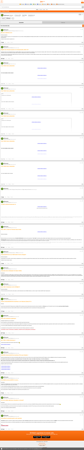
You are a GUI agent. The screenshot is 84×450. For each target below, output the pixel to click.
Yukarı (44, 443)
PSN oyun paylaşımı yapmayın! (8, 318)
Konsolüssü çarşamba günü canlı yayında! (11, 418)
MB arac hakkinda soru (6, 32)
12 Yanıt (2, 429)
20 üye (23, 16)
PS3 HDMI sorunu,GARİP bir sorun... (10, 380)
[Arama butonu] (83, 7)
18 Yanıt (2, 58)
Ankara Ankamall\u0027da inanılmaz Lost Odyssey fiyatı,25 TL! (16, 301)
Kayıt (82, 2)
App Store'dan (37, 437)
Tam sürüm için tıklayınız (42, 444)
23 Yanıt (2, 372)
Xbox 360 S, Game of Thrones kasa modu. (11, 229)
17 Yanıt (2, 311)
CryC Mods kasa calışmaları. (8, 141)
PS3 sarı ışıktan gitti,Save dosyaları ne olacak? (12, 400)
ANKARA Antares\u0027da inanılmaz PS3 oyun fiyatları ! (14, 355)
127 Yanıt (3, 332)
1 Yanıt (2, 197)
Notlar (80, 14)
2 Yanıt (2, 42)
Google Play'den (46, 437)
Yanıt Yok (3, 83)
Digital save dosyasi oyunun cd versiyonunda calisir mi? (15, 49)
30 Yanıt (2, 411)
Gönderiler (21, 22)
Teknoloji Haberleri (2, 2)
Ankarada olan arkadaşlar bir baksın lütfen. (11, 270)
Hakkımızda (41, 443)
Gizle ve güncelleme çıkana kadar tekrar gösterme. (42, 439)
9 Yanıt (2, 392)
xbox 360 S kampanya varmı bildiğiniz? (10, 287)
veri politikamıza (36, 448)
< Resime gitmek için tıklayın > (5, 366)
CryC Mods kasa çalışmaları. (8, 65)
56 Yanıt (2, 247)
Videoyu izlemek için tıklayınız (5, 344)
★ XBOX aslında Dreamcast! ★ (8, 204)
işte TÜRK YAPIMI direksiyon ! (8, 340)
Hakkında (63, 22)
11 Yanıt (2, 222)
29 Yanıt (2, 347)
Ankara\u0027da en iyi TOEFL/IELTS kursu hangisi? (13, 254)
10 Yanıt (2, 279)
